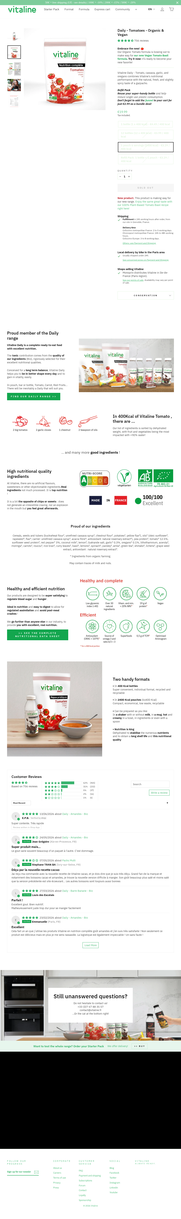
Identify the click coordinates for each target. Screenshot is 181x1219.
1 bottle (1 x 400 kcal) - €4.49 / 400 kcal (145, 124)
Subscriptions (85, 1180)
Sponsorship (85, 1200)
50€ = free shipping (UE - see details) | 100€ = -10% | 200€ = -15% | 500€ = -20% (90, 2)
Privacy (56, 1182)
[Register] (36, 1172)
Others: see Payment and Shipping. (139, 243)
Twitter (113, 1177)
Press (56, 1187)
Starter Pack (51, 9)
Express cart (102, 9)
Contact (82, 1190)
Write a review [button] (159, 792)
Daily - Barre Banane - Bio (77, 890)
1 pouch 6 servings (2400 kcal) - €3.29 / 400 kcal (145, 147)
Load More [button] (90, 945)
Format (69, 9)
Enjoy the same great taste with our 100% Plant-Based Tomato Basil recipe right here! (145, 205)
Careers (57, 1172)
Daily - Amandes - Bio (75, 814)
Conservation (146, 295)
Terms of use (59, 1177)
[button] (126, 40)
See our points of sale (133, 280)
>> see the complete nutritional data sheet (37, 635)
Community (122, 9)
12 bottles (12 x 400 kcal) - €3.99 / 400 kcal (145, 134)
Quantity (125, 170)
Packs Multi (69, 860)
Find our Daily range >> (34, 396)
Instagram (115, 1182)
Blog (112, 1168)
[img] (30, 814)
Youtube (114, 1192)
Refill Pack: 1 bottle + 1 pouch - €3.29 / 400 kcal (145, 159)
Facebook (114, 1172)
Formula (84, 9)
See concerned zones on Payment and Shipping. (146, 260)
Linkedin (114, 1187)
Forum (82, 1185)
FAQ (81, 1170)
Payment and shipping (90, 1175)
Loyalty (82, 1195)
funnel (149, 100)
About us (57, 1168)
